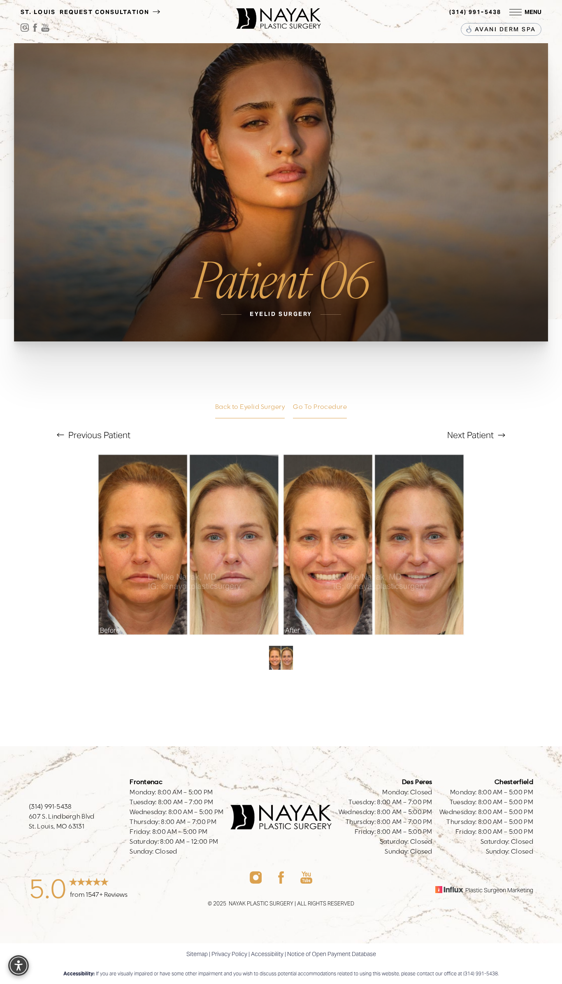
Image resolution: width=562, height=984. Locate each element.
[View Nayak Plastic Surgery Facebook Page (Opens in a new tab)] (35, 29)
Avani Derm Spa (504, 29)
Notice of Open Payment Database (331, 954)
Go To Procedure (320, 407)
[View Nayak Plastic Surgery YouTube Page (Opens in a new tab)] (45, 29)
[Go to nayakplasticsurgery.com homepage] (279, 12)
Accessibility (267, 954)
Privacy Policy (229, 954)
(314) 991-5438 (475, 12)
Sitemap (197, 954)
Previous (98, 435)
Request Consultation (105, 12)
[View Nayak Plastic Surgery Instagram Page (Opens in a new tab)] (25, 29)
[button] (515, 12)
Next (470, 435)
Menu (533, 12)
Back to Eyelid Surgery (250, 407)
